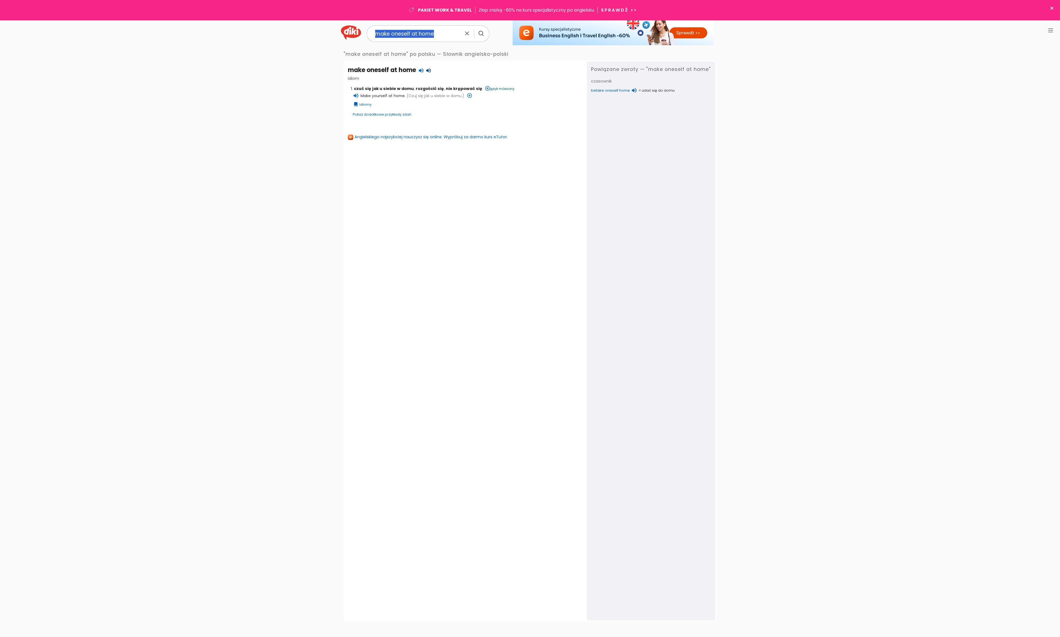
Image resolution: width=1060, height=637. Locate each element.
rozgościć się (430, 88)
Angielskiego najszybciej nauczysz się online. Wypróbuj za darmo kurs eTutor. (431, 137)
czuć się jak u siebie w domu (384, 88)
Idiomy (365, 104)
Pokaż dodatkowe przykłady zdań (382, 114)
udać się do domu (658, 90)
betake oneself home (610, 90)
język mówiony (502, 88)
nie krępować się (464, 88)
